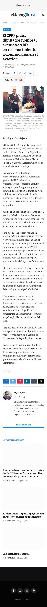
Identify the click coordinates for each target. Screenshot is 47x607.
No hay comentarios (27, 65)
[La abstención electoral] (23, 538)
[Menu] (4, 15)
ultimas (7, 371)
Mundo (7, 30)
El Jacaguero (20, 392)
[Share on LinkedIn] (30, 73)
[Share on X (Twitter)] (19, 73)
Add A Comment (23, 425)
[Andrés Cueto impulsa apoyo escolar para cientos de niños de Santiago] (23, 498)
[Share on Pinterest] (25, 73)
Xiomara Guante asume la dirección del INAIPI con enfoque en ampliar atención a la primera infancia (23, 473)
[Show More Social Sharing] (35, 73)
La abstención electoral (16, 553)
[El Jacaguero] (23, 15)
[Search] (43, 15)
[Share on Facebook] (14, 73)
